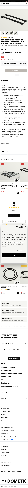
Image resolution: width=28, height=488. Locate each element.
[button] (4, 75)
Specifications (5, 143)
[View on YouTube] (10, 392)
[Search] (15, 3)
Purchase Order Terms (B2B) (7, 430)
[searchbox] (16, 221)
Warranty (5, 380)
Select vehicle (22, 63)
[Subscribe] (25, 343)
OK (14, 255)
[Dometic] (5, 3)
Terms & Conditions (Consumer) (8, 436)
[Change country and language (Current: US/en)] (26, 1)
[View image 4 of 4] (16, 33)
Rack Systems (8, 326)
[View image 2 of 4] (7, 33)
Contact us (5, 383)
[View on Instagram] (2, 392)
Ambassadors (4, 405)
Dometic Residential (10, 411)
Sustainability (4, 449)
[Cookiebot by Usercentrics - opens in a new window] (17, 227)
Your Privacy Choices (13, 260)
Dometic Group (9, 446)
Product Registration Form (11, 374)
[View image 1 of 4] (2, 33)
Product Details (5, 80)
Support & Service (8, 367)
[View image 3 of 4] (11, 33)
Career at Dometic (10, 452)
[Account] (18, 3)
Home (2, 326)
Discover (3, 398)
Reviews (3, 414)
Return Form (6, 377)
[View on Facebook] (6, 392)
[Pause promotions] (2, 1)
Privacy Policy (4, 421)
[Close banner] (25, 226)
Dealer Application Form (11, 465)
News (7, 459)
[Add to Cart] (18, 193)
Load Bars (15, 326)
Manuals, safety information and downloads (10, 150)
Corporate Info (5, 443)
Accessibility (4, 424)
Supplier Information (6, 462)
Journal (2, 402)
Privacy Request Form (9, 386)
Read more (3, 49)
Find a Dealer (6, 370)
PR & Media (8, 455)
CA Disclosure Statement (7, 427)
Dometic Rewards (5, 408)
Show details (20, 250)
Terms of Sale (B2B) (5, 433)
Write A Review (14, 215)
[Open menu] (26, 3)
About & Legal (4, 417)
